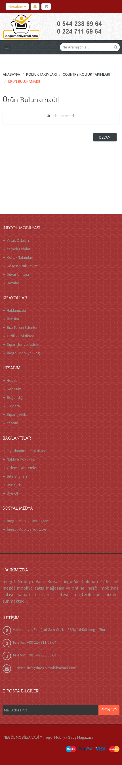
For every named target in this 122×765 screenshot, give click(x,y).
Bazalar (13, 282)
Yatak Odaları (18, 240)
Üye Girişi (14, 484)
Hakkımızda (16, 310)
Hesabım (14, 380)
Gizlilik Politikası (20, 335)
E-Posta (13, 405)
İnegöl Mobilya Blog (23, 352)
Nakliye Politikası (21, 459)
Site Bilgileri (17, 476)
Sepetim (14, 388)
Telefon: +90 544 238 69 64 (34, 655)
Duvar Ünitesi (18, 274)
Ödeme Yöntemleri (23, 467)
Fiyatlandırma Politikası (26, 450)
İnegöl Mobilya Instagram (28, 520)
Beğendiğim (17, 397)
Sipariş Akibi (17, 414)
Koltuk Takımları (20, 257)
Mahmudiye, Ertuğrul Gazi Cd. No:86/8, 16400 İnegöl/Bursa (61, 629)
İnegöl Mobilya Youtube (26, 529)
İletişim (13, 318)
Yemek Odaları (19, 248)
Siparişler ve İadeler (24, 344)
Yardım (12, 422)
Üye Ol (12, 493)
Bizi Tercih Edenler (22, 327)
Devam (105, 137)
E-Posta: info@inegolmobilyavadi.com (44, 667)
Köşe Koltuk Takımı (22, 265)
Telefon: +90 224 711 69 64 (34, 642)
